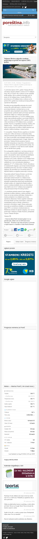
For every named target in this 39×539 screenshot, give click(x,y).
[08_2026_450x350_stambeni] (19, 263)
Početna (18, 83)
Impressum (6, 525)
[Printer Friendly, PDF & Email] (34, 230)
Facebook (22, 7)
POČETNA (6, 1)
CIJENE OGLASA (27, 1)
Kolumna (5, 4)
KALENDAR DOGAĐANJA (12, 7)
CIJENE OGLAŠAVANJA (9, 528)
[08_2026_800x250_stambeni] (19, 48)
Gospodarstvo (26, 83)
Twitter (25, 7)
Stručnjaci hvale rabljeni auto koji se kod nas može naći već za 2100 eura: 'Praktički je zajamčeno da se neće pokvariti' (19, 494)
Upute (35, 1)
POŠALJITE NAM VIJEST (18, 4)
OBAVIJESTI (15, 1)
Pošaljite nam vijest (8, 526)
